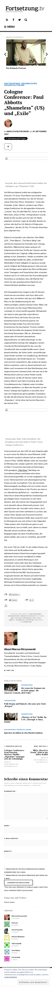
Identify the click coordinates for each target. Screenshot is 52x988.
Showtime (30, 620)
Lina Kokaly (16, 957)
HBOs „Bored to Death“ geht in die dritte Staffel (39, 752)
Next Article (40, 746)
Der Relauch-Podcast (16, 68)
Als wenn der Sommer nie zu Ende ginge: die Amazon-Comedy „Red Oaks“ (24, 690)
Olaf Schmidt (16, 943)
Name (7, 825)
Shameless (20, 620)
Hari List (15, 923)
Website (8, 851)
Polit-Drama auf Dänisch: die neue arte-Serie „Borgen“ (25, 705)
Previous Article (14, 746)
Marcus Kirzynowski (18, 131)
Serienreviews (29, 84)
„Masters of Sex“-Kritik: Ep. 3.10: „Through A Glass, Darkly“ (25, 719)
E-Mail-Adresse (11, 838)
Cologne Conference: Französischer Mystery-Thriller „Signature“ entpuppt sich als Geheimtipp (14, 754)
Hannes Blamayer (18, 937)
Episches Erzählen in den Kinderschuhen (23, 733)
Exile (34, 618)
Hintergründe (12, 84)
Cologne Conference (23, 618)
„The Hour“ (23, 470)
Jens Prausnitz (17, 930)
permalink (27, 622)
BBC (12, 618)
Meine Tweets (9, 902)
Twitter (10, 670)
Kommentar (10, 791)
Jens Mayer (16, 950)
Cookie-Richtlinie (10, 977)
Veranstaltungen (14, 85)
